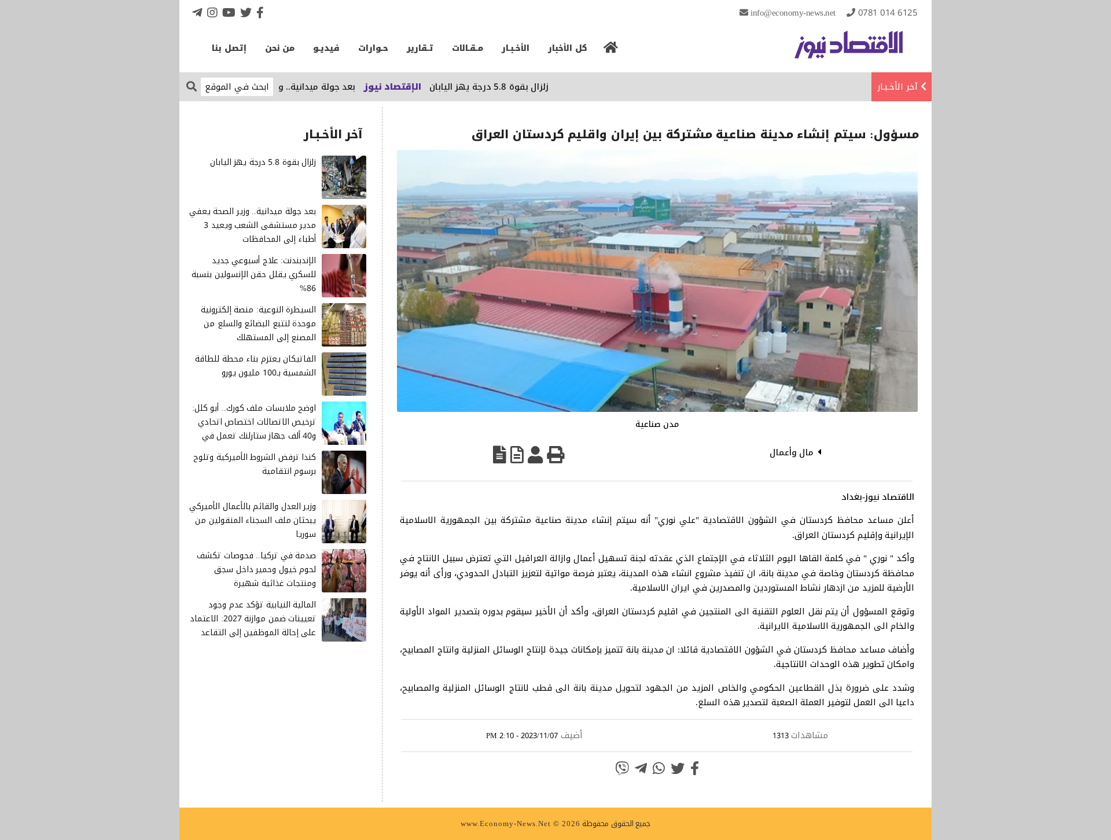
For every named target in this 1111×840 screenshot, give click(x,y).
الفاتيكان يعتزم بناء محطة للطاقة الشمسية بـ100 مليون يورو (255, 366)
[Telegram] (197, 12)
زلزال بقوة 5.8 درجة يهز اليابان (518, 87)
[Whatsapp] (659, 768)
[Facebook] (260, 12)
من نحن (280, 48)
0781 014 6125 (888, 13)
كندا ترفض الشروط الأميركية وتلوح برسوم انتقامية (254, 464)
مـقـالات (467, 48)
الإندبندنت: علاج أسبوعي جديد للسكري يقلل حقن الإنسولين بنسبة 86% (254, 274)
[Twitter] (246, 12)
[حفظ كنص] (499, 454)
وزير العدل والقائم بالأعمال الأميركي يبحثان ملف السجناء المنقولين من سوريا (252, 520)
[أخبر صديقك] (535, 454)
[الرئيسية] (611, 50)
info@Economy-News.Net (793, 13)
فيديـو (326, 48)
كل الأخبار (567, 48)
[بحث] (191, 86)
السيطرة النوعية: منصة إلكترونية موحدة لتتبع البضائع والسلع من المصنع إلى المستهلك (259, 323)
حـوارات (373, 48)
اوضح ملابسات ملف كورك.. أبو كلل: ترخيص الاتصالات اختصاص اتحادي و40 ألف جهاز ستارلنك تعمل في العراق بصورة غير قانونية (254, 428)
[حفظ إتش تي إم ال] (517, 454)
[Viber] (622, 768)
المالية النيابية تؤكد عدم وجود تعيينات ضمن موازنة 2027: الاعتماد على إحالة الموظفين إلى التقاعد (253, 618)
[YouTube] (229, 12)
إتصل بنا (229, 48)
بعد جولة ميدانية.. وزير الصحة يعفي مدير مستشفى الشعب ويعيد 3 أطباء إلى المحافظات (253, 225)
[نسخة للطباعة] (555, 454)
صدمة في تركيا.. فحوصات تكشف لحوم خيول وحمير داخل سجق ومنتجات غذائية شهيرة (256, 569)
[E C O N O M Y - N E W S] (848, 50)
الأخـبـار (515, 48)
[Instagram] (212, 12)
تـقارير (420, 48)
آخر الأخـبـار (897, 87)
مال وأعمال (792, 452)
